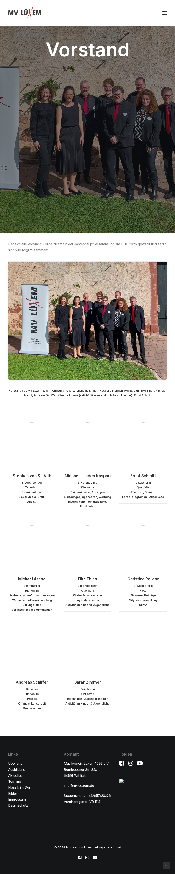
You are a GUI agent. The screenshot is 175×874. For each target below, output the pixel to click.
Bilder (12, 793)
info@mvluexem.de (79, 785)
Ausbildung (16, 769)
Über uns (15, 763)
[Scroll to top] (166, 865)
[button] (164, 13)
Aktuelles (15, 775)
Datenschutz (18, 805)
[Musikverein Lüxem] (24, 13)
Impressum (17, 799)
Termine (14, 781)
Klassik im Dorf (20, 787)
